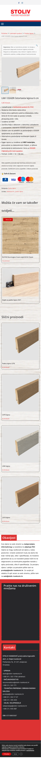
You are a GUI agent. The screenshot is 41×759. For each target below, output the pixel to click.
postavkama (30, 750)
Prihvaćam (6, 754)
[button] (37, 45)
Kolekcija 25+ (11, 191)
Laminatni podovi (16, 33)
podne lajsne (19, 191)
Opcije (15, 754)
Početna (4, 33)
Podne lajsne (28, 33)
